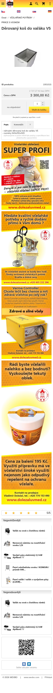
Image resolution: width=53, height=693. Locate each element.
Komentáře (18, 125)
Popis (6, 125)
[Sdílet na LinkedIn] (29, 664)
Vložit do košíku (39, 110)
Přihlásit (48, 677)
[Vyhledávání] (37, 3)
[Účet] (31, 3)
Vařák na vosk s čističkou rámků (29, 531)
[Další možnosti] (50, 3)
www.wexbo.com (31, 677)
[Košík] (43, 3)
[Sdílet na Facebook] (24, 664)
